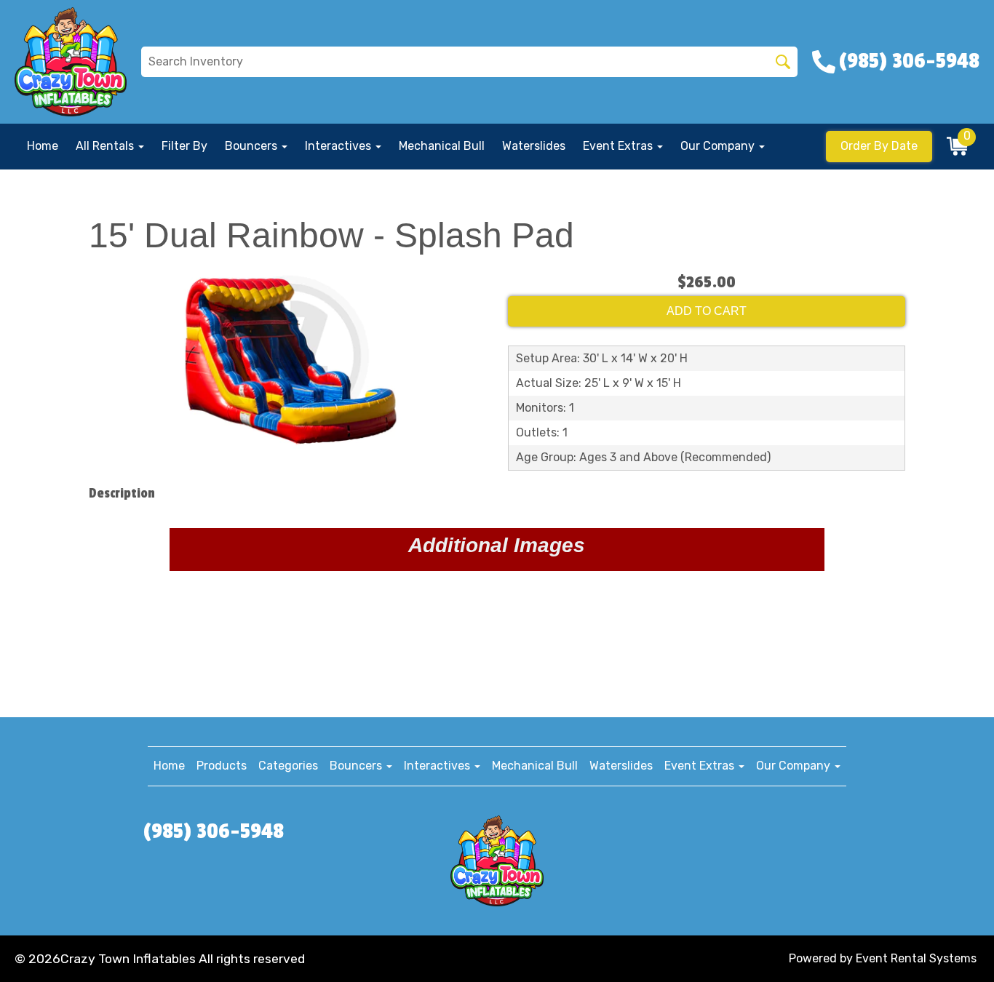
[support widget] (950, 947)
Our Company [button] (719, 146)
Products (221, 766)
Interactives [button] (339, 146)
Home (42, 146)
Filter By (184, 146)
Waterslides (533, 146)
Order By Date (879, 146)
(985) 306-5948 (213, 831)
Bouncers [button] (252, 146)
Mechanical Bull (442, 146)
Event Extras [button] (619, 146)
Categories (288, 766)
